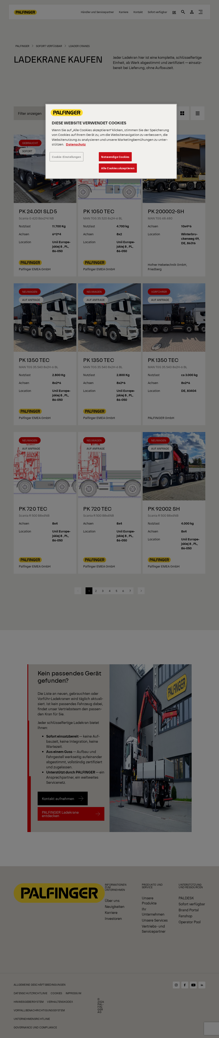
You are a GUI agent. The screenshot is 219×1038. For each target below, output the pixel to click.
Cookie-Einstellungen (66, 157)
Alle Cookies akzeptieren (118, 168)
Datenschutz (76, 144)
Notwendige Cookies (115, 157)
